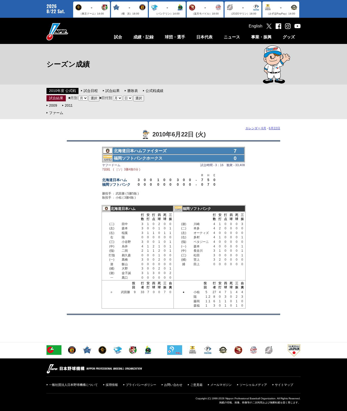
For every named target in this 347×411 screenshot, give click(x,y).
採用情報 (112, 385)
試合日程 (91, 91)
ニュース (232, 37)
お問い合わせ (173, 385)
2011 (69, 105)
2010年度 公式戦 (62, 91)
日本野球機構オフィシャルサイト (70, 31)
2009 (53, 105)
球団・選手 (175, 37)
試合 (118, 37)
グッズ (289, 37)
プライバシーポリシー (141, 385)
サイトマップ (284, 385)
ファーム (56, 113)
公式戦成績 (154, 91)
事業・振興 (261, 37)
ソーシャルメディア (253, 385)
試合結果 (112, 91)
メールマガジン (221, 385)
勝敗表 (132, 91)
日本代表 (204, 37)
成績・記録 (143, 37)
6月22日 (274, 128)
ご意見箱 (196, 385)
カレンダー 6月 (255, 128)
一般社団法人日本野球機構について (73, 385)
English (255, 26)
